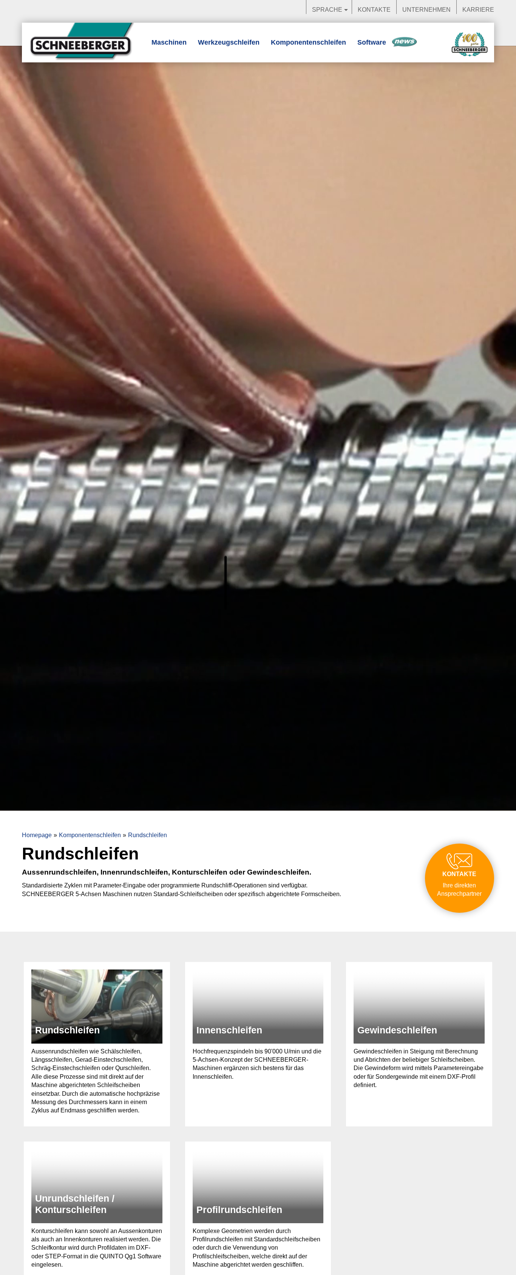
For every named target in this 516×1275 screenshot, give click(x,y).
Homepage (37, 835)
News (404, 42)
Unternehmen (426, 9)
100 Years (469, 45)
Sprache (327, 9)
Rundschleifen (147, 835)
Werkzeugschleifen (229, 42)
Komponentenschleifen (308, 42)
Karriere (478, 9)
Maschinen (169, 42)
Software (371, 42)
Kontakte (374, 9)
